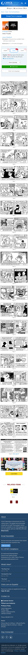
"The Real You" (5, 569)
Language (5, 31)
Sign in (10, 8)
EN (26, 8)
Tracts (6, 12)
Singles (5, 50)
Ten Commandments (14, 12)
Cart (16, 8)
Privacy (16, 650)
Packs (13, 50)
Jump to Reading (6, 37)
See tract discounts (9, 58)
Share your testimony (8, 603)
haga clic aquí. (5, 591)
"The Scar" (4, 579)
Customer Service (7, 600)
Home (2, 12)
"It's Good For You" (6, 574)
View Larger (15, 453)
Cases (22, 50)
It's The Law (14, 494)
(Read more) (4, 530)
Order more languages (14, 71)
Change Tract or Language (14, 16)
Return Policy (6, 605)
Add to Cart (14, 66)
